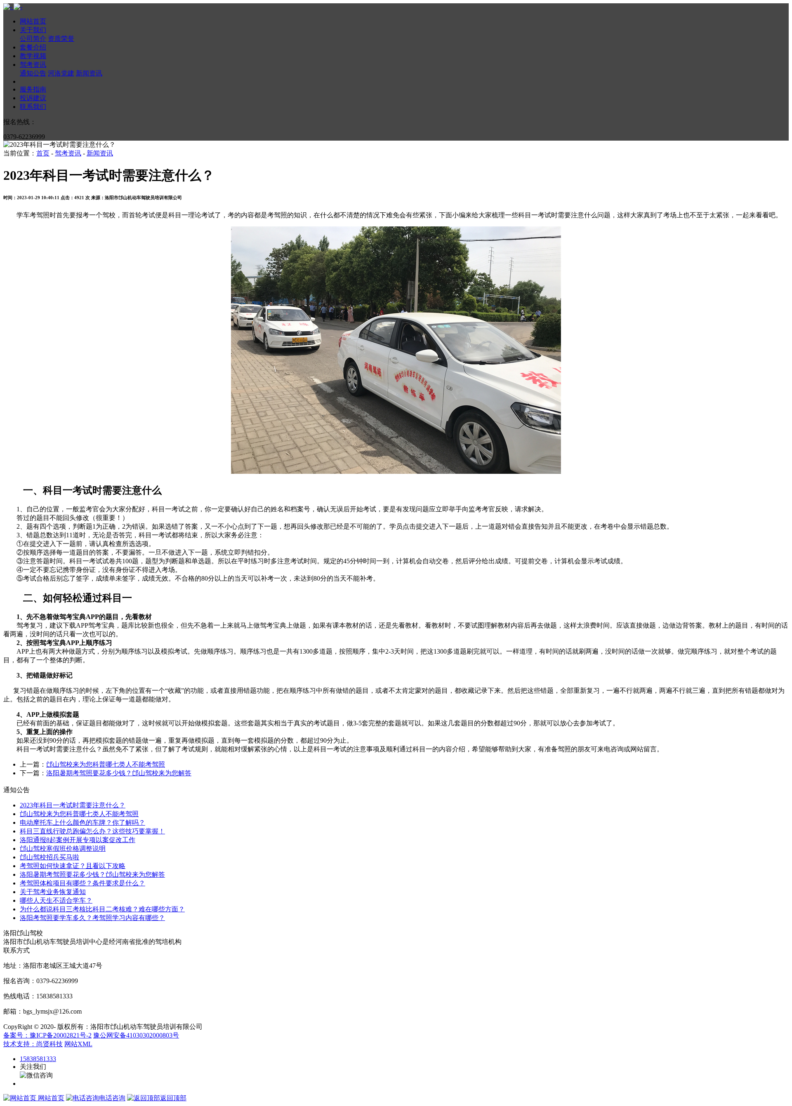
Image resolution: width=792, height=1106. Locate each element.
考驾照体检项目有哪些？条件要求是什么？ (82, 883)
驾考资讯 (33, 64)
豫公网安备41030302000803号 (136, 1035)
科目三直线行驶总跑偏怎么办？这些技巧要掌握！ (92, 831)
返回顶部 (173, 1097)
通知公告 (33, 73)
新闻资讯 (89, 73)
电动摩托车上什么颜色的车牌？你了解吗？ (82, 822)
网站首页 (33, 21)
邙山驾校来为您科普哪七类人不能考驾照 (105, 764)
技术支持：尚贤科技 (33, 1043)
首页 (43, 153)
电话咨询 (112, 1097)
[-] (12, 6)
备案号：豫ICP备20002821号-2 (47, 1035)
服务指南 (33, 89)
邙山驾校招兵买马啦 (49, 857)
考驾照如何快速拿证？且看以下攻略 (72, 865)
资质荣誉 (61, 38)
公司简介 (33, 38)
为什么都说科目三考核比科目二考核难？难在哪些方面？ (102, 909)
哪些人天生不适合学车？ (56, 900)
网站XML (78, 1043)
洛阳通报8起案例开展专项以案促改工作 (77, 839)
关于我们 (33, 29)
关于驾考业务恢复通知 (53, 891)
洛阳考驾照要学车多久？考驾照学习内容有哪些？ (92, 917)
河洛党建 (61, 73)
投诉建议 (33, 97)
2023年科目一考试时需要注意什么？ (72, 805)
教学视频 (33, 55)
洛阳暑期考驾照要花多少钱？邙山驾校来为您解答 (118, 773)
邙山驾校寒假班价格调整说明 (63, 848)
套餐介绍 (33, 47)
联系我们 (33, 106)
